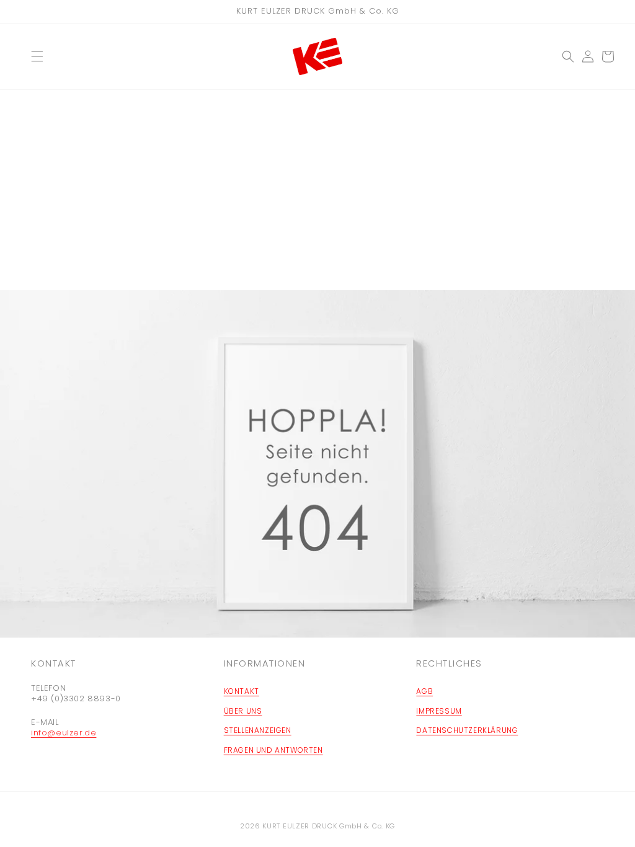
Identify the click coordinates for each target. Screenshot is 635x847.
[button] (37, 56)
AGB (424, 691)
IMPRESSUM (438, 711)
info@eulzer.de (63, 732)
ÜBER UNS (243, 711)
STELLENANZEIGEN (257, 730)
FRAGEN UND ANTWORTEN (273, 750)
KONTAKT (241, 691)
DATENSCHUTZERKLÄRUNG (467, 730)
